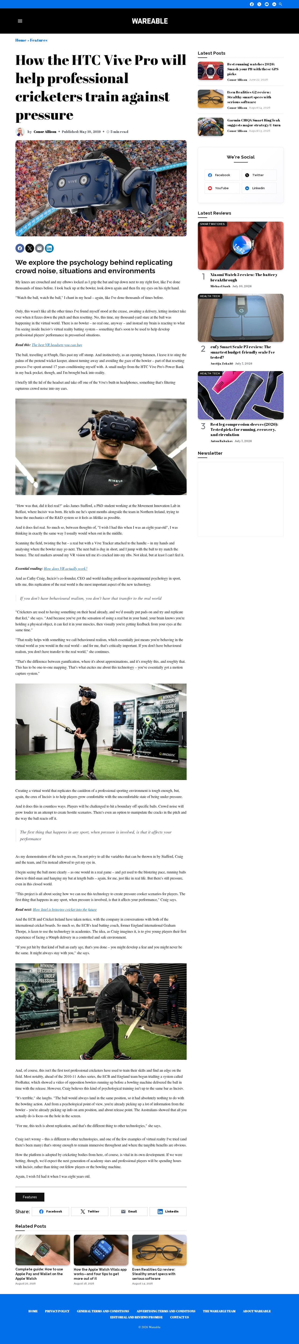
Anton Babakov (221, 441)
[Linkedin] (274, 4)
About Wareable (257, 1311)
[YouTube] (266, 4)
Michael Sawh (220, 286)
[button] (19, 248)
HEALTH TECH (210, 296)
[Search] (281, 4)
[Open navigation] (21, 21)
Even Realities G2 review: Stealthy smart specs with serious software (249, 97)
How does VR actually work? (65, 568)
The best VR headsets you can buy (57, 344)
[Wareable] (150, 21)
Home (20, 40)
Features (38, 40)
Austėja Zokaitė (221, 363)
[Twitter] (259, 4)
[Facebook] (252, 4)
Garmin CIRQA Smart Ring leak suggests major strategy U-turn (254, 122)
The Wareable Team (219, 1311)
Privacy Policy (57, 1311)
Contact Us (179, 1317)
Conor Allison (45, 131)
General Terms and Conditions (103, 1311)
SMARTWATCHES (212, 224)
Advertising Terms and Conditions (166, 1311)
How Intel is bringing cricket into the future (65, 909)
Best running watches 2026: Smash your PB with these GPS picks (252, 69)
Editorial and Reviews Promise (136, 1317)
